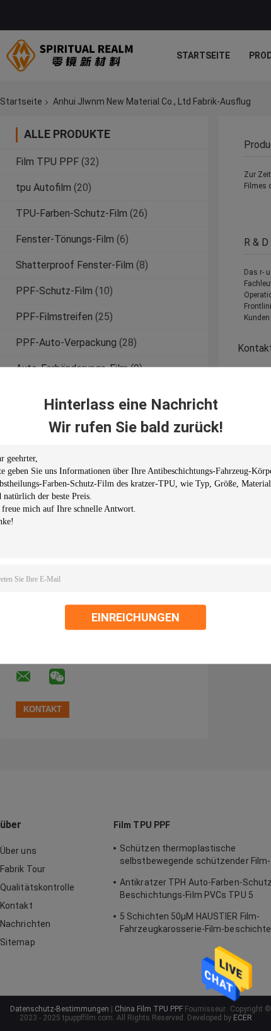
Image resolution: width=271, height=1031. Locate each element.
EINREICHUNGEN (135, 617)
